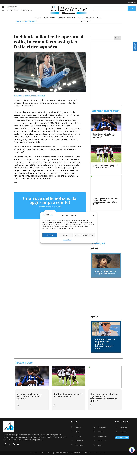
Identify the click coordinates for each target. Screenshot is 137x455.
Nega (65, 235)
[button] (93, 215)
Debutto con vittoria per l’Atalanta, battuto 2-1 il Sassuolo (103, 136)
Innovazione (90, 18)
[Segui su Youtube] (18, 444)
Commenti (71, 18)
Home (37, 18)
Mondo (52, 18)
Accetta (50, 235)
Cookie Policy (67, 240)
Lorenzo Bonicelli (38, 96)
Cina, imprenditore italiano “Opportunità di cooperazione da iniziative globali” (105, 201)
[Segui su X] (9, 444)
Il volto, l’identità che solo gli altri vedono (105, 272)
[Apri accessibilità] (132, 450)
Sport (99, 18)
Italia (45, 18)
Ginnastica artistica (22, 96)
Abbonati (132, 2)
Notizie (33, 21)
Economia (61, 18)
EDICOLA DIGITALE (122, 437)
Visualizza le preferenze (84, 235)
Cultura (80, 18)
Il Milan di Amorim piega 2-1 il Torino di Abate (105, 166)
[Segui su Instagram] (13, 444)
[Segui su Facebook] (5, 444)
